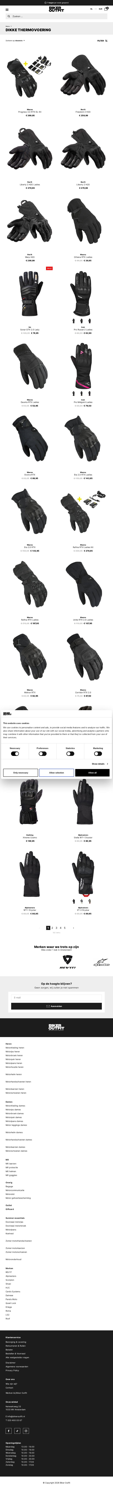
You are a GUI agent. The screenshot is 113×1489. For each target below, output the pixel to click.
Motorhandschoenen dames (19, 1139)
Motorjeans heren (14, 1063)
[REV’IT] (73, 962)
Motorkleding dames (15, 1105)
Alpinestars (11, 1276)
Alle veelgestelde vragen (17, 1357)
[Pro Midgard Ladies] (83, 366)
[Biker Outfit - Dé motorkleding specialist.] (56, 11)
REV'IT (9, 1272)
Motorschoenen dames (16, 1151)
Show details (98, 764)
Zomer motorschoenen (16, 1252)
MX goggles (11, 1175)
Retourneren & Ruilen (15, 1346)
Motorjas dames (13, 1109)
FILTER (100, 41)
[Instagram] (26, 1431)
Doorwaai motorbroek (16, 1226)
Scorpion (10, 1280)
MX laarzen (11, 1163)
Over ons (10, 1379)
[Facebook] (9, 1431)
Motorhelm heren (14, 1074)
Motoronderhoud (13, 1259)
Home (8, 26)
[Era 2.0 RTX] (30, 511)
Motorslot (10, 1194)
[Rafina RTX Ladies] (30, 584)
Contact (9, 1387)
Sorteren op (10, 41)
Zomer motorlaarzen (15, 1248)
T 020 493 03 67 (14, 1420)
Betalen (9, 1349)
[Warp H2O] (30, 221)
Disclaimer (10, 1362)
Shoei (8, 1284)
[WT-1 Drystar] (30, 874)
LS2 (7, 1315)
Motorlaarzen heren (15, 1089)
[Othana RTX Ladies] (83, 221)
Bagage (9, 1186)
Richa (8, 1311)
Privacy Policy (12, 1370)
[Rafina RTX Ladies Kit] (83, 511)
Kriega (9, 1307)
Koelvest (10, 1233)
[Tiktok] (17, 1431)
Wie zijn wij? (11, 1384)
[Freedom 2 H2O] (83, 76)
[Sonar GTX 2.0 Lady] (30, 293)
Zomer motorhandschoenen (19, 1241)
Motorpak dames (14, 1117)
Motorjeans (11, 1229)
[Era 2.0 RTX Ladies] (83, 438)
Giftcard (10, 1209)
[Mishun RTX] (30, 656)
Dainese (9, 1295)
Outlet (9, 1205)
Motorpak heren (13, 1059)
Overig (9, 1182)
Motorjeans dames (14, 1121)
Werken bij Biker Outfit (16, 1393)
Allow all (92, 773)
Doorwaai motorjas (14, 1222)
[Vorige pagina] (39, 927)
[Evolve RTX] (30, 438)
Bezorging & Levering (16, 1342)
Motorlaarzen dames (15, 1147)
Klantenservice (13, 1337)
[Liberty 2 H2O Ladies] (30, 148)
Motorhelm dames (14, 1132)
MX (7, 1160)
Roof (8, 1318)
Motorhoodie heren (15, 1067)
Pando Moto (11, 1299)
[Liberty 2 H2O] (83, 148)
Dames (9, 1102)
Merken (9, 1268)
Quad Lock (11, 1303)
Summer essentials (15, 1218)
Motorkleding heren (15, 1047)
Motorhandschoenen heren (18, 1081)
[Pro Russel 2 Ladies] (83, 293)
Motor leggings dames (16, 1125)
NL (91, 9)
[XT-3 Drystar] (83, 874)
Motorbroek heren (14, 1055)
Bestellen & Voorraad (15, 1353)
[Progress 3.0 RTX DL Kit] (30, 76)
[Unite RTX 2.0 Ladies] (83, 584)
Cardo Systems (13, 1291)
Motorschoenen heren (16, 1093)
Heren (9, 1044)
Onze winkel (12, 1402)
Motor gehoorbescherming (18, 1198)
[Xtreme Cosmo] (30, 801)
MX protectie (12, 1167)
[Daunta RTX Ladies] (30, 366)
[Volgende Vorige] (73, 927)
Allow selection (56, 773)
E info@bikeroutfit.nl (15, 1416)
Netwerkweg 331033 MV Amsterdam (16, 1408)
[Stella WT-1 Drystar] (83, 801)
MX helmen (11, 1171)
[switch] (43, 753)
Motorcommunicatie (15, 1190)
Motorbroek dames (15, 1113)
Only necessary (20, 773)
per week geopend (57, 3)
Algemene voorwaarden (17, 1366)
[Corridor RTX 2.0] (83, 656)
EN (96, 9)
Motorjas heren (13, 1051)
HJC (8, 1287)
